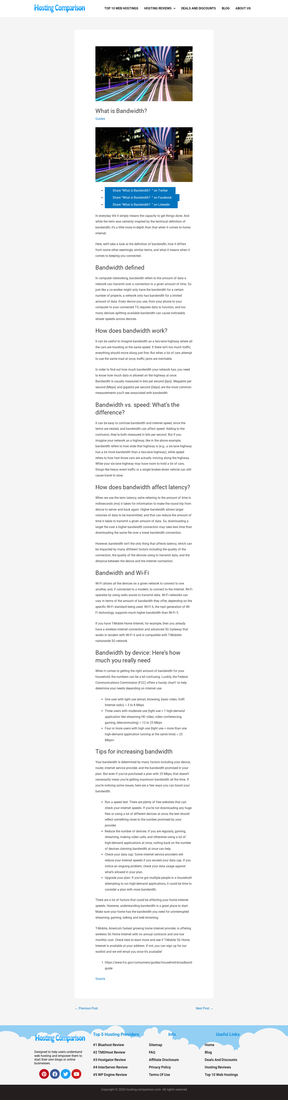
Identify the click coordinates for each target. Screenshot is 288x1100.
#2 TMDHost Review (109, 1052)
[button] (159, 8)
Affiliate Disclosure (164, 1060)
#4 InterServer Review (110, 1067)
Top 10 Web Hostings (121, 8)
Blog (226, 8)
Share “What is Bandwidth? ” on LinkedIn (141, 204)
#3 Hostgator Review (109, 1060)
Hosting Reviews (158, 8)
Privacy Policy (160, 1067)
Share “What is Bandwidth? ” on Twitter (140, 190)
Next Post (204, 1008)
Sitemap (155, 1045)
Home (209, 1045)
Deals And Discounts (198, 8)
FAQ (152, 1052)
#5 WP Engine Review (110, 1075)
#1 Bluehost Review (108, 1045)
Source (100, 979)
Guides (100, 119)
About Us (243, 8)
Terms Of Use (159, 1075)
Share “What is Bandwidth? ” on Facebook (142, 197)
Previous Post (86, 1008)
